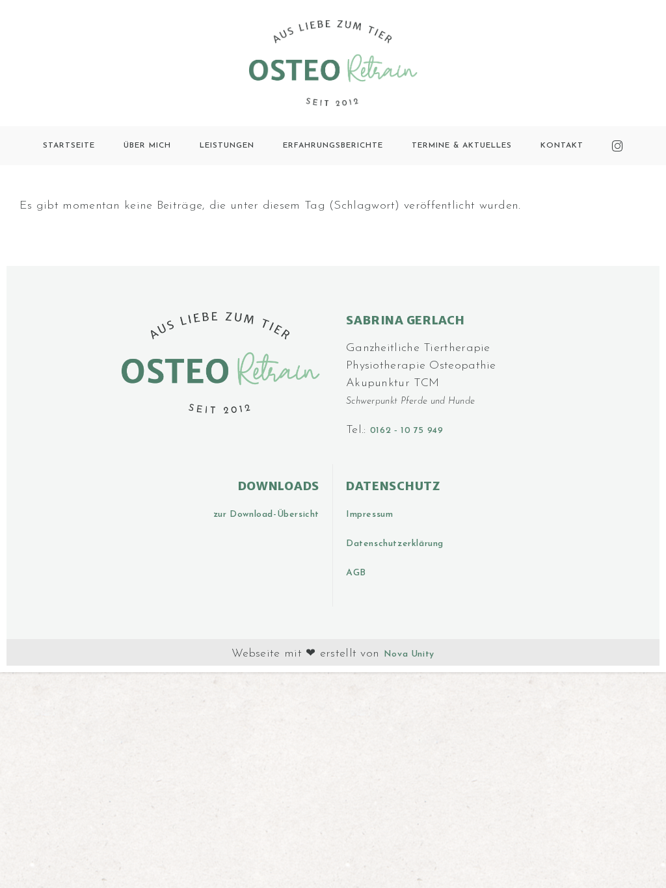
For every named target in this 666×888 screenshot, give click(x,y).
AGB (356, 573)
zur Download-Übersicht (266, 514)
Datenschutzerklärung (395, 544)
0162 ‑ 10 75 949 (407, 431)
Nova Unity (409, 654)
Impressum (369, 514)
